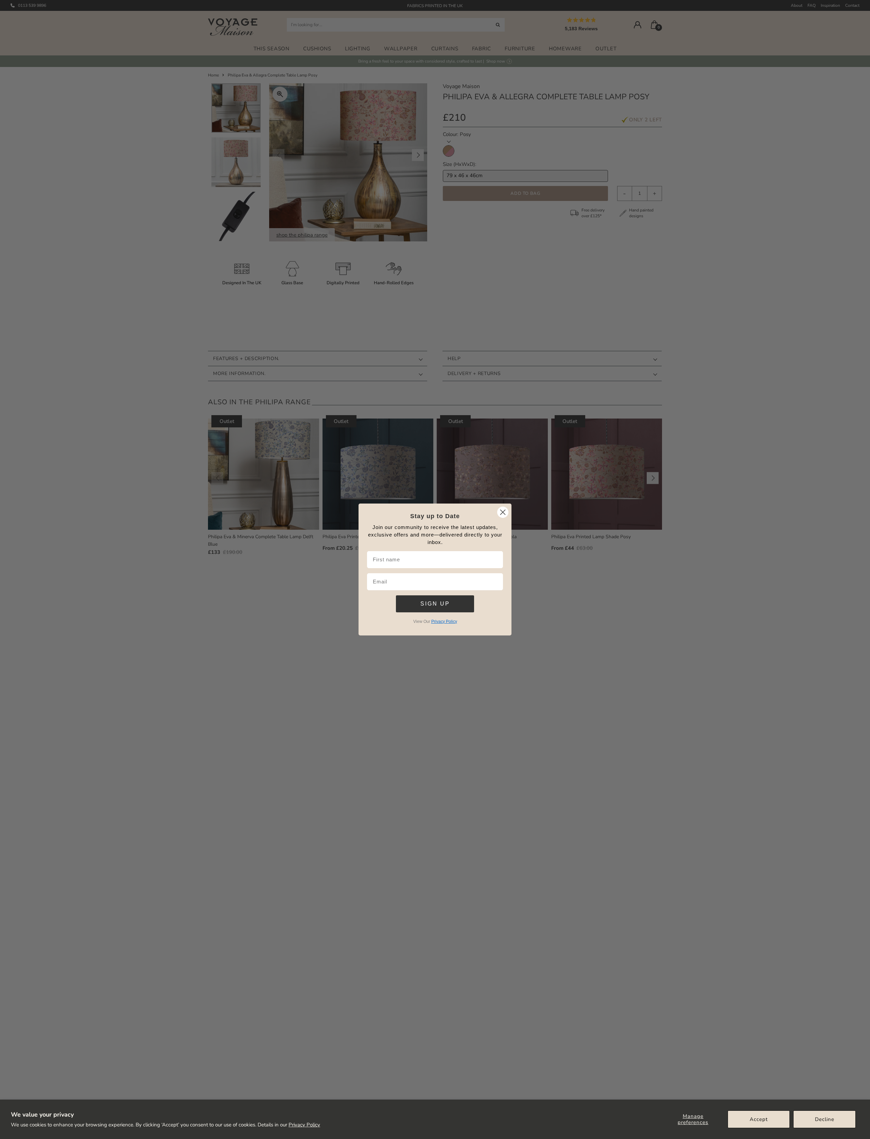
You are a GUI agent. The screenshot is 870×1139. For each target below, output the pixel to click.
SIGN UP (435, 604)
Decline (824, 1119)
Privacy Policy (304, 1124)
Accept (759, 1119)
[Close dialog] (503, 512)
